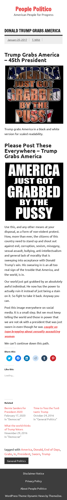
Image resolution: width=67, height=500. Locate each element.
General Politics (16, 461)
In (15, 454)
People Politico (33, 9)
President (23, 454)
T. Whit (36, 39)
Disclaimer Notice (33, 473)
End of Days (52, 449)
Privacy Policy (33, 481)
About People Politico (33, 488)
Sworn (36, 454)
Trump (46, 454)
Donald (38, 449)
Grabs (8, 454)
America (26, 449)
